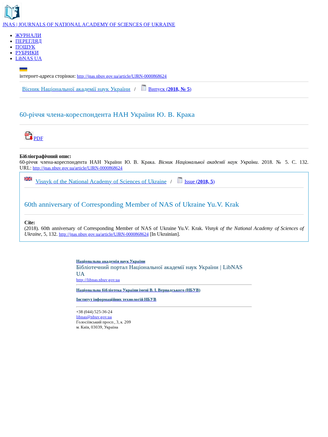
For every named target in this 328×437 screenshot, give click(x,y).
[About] (12, 20)
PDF (38, 138)
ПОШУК (25, 47)
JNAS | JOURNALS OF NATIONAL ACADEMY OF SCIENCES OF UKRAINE (89, 24)
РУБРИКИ (27, 52)
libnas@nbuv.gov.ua (94, 316)
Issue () (199, 181)
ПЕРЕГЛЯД (28, 41)
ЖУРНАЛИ (28, 35)
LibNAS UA (28, 58)
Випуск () (169, 89)
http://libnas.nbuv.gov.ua (98, 279)
